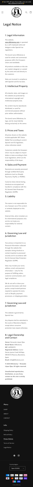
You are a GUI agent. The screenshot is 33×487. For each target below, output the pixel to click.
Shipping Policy (8, 430)
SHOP (5, 409)
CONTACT (7, 418)
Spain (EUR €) (16, 468)
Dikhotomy (18, 484)
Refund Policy (8, 434)
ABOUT (6, 414)
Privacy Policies (8, 439)
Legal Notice (7, 447)
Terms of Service (9, 443)
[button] (2, 12)
